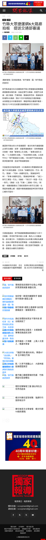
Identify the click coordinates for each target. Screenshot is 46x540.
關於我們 (13, 527)
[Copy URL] (26, 37)
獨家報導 (6, 32)
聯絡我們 (23, 533)
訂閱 (8, 20)
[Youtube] (32, 515)
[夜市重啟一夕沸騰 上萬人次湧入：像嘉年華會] (8, 344)
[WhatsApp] (15, 37)
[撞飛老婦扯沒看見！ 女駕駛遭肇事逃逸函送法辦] (8, 333)
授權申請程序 (9, 531)
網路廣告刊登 (26, 529)
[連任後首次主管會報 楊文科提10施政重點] (8, 412)
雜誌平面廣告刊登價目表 (12, 529)
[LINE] (21, 37)
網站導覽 (37, 531)
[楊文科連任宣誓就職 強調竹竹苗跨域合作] (8, 400)
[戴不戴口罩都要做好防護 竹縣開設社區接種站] (8, 378)
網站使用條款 (19, 531)
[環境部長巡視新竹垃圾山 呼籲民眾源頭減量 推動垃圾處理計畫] (8, 287)
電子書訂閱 (29, 527)
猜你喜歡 (7, 278)
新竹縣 (20, 256)
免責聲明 (29, 531)
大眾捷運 (12, 256)
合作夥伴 (21, 527)
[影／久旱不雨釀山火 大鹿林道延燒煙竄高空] (8, 366)
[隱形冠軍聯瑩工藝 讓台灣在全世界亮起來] (8, 389)
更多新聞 (17, 278)
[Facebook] (4, 37)
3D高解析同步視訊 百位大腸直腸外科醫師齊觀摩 (12, 266)
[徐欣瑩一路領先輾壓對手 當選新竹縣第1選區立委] (8, 302)
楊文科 (26, 256)
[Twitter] (10, 37)
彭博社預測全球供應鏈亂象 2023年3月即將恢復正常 (34, 267)
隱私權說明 (36, 529)
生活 (8, 16)
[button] (4, 10)
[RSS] (19, 515)
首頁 (3, 16)
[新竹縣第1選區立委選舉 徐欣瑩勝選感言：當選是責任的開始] (8, 310)
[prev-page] (3, 420)
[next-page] (7, 420)
